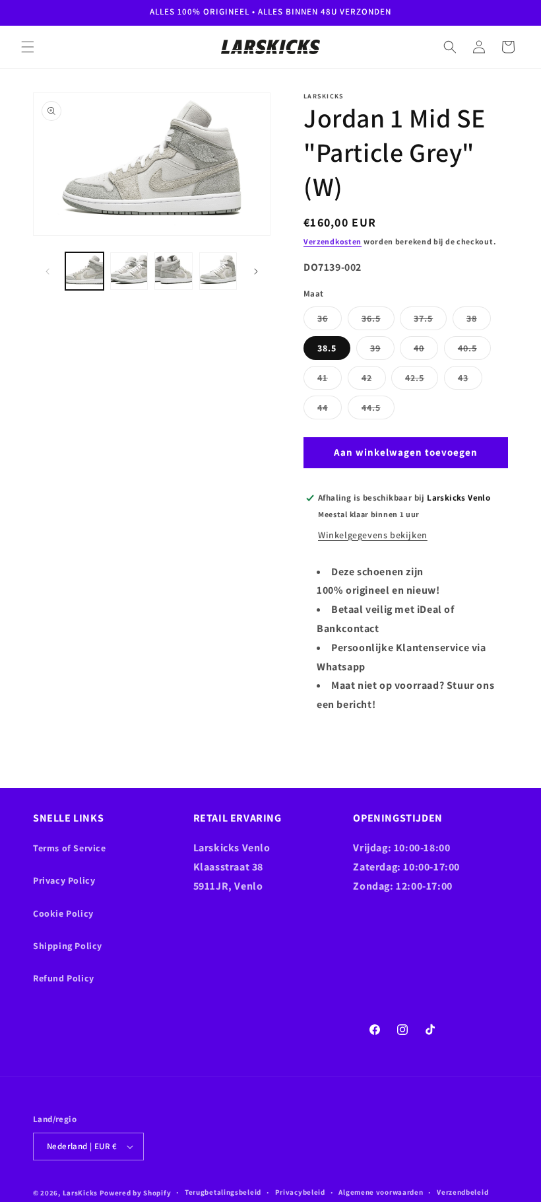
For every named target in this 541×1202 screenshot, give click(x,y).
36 (329, 321)
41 (329, 380)
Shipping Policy (67, 946)
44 (329, 410)
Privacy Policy (64, 880)
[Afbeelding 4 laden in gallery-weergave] (218, 271)
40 (426, 350)
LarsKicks (80, 1192)
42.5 (421, 380)
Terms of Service (69, 848)
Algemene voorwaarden (380, 1192)
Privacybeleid (300, 1192)
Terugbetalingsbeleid (223, 1192)
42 (374, 380)
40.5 (474, 350)
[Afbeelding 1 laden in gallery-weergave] (84, 271)
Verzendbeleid (462, 1192)
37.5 (430, 321)
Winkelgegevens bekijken (373, 535)
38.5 (326, 348)
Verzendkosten (332, 241)
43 (470, 380)
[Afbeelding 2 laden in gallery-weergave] (129, 271)
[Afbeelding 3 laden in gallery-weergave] (173, 271)
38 (478, 321)
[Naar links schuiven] (47, 271)
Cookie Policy (63, 913)
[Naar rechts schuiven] (255, 271)
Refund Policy (63, 978)
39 (382, 350)
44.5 (378, 410)
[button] (27, 46)
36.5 (378, 321)
